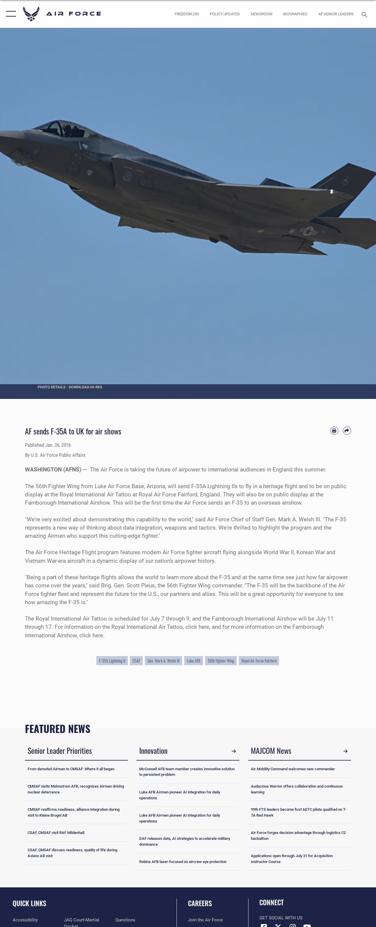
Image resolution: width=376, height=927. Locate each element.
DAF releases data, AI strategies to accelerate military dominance (184, 841)
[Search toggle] (365, 14)
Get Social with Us (281, 918)
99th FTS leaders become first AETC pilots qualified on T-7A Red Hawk (298, 812)
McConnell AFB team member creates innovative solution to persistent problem (187, 772)
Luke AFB (193, 661)
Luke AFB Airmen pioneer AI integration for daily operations (179, 795)
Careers (200, 903)
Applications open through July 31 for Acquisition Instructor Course (292, 859)
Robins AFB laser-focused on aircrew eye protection (182, 861)
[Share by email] (347, 431)
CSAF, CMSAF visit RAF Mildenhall (56, 832)
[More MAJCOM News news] (345, 751)
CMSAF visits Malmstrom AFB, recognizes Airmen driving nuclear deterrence (76, 789)
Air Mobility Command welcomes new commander (293, 769)
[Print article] (334, 431)
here (204, 627)
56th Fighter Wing (221, 661)
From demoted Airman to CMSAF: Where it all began (71, 769)
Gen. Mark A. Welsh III (163, 661)
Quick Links (29, 903)
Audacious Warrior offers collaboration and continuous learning (297, 789)
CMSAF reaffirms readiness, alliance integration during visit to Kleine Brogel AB (74, 812)
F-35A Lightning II (112, 661)
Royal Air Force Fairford (258, 661)
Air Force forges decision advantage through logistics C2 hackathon (298, 835)
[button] (9, 14)
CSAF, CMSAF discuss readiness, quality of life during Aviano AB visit (72, 853)
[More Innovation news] (233, 751)
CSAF (136, 661)
